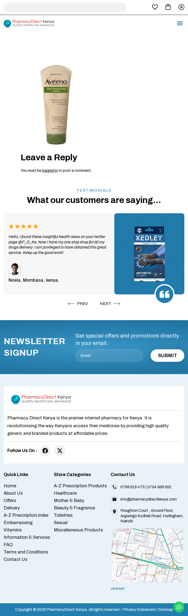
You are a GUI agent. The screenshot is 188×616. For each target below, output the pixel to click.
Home (10, 485)
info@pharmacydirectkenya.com (148, 499)
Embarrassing (18, 522)
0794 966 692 (159, 487)
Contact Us (15, 559)
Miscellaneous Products (78, 530)
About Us (13, 493)
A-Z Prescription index (26, 515)
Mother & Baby (69, 500)
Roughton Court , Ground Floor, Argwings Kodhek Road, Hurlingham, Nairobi (152, 515)
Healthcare (65, 493)
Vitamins (13, 530)
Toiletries (63, 515)
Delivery (12, 507)
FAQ (8, 544)
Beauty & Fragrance (74, 507)
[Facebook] (45, 450)
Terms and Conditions (26, 552)
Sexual (61, 522)
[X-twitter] (59, 450)
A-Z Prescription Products (80, 485)
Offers (10, 500)
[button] (180, 23)
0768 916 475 (132, 487)
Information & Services (27, 537)
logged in (50, 170)
